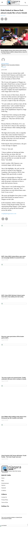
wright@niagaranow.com (8, 213)
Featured (3, 488)
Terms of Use (4, 502)
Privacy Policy (4, 499)
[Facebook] (2, 509)
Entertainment (5, 483)
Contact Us (4, 497)
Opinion (3, 485)
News (2, 480)
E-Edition (3, 490)
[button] (2, 19)
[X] (2, 511)
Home (2, 478)
